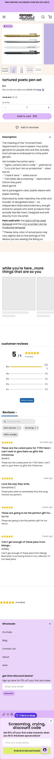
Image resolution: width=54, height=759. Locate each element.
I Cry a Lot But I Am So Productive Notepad (24, 225)
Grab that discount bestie (27, 750)
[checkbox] (10, 435)
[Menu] (5, 17)
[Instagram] (7, 715)
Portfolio (7, 632)
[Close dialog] (51, 721)
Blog (4, 640)
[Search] (42, 17)
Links (5, 665)
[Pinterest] (11, 715)
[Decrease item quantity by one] (5, 107)
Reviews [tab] (10, 412)
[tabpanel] (27, 492)
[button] (27, 116)
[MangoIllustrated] (27, 17)
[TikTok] (3, 715)
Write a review (27, 400)
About (5, 657)
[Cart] (49, 17)
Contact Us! (9, 648)
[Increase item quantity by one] (49, 107)
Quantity (6, 102)
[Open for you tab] (44, 749)
